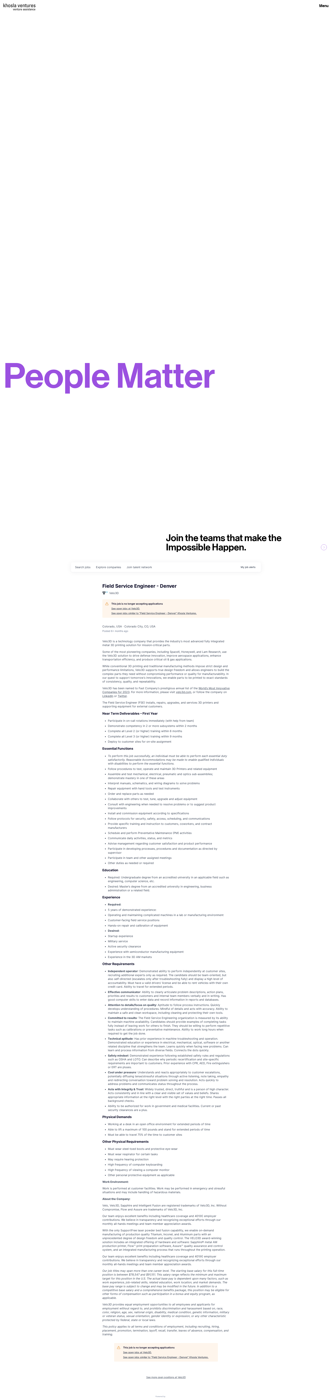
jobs (82, 567)
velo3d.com (183, 692)
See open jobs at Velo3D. (125, 608)
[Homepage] (19, 5)
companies (108, 567)
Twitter (122, 696)
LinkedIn (107, 696)
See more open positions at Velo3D (166, 1377)
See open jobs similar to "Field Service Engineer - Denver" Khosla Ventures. (154, 613)
